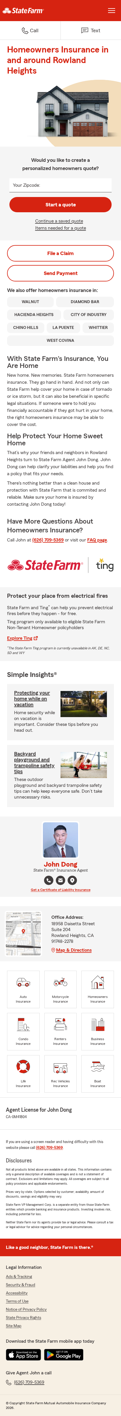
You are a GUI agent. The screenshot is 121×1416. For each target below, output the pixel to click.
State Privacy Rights (23, 1318)
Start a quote (61, 204)
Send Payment (61, 273)
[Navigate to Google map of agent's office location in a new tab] (72, 880)
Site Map (13, 1326)
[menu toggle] (112, 11)
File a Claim (60, 253)
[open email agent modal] (60, 881)
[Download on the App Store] (23, 1355)
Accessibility (17, 1293)
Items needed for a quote (60, 228)
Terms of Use (17, 1301)
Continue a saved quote (59, 221)
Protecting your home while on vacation (32, 698)
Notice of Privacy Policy (26, 1310)
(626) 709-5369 (48, 540)
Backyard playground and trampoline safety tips (34, 762)
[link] (30, 10)
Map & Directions (74, 950)
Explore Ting (19, 638)
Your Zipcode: (26, 185)
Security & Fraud (20, 1285)
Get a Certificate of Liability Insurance (60, 890)
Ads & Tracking (19, 1277)
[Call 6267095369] (48, 880)
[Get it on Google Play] (63, 1355)
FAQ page (97, 540)
